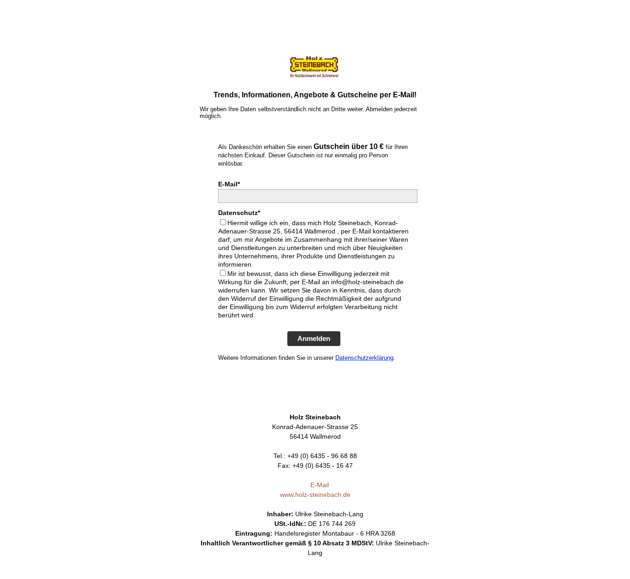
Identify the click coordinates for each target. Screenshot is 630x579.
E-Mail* (229, 184)
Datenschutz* (239, 212)
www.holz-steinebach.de (315, 494)
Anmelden (313, 338)
